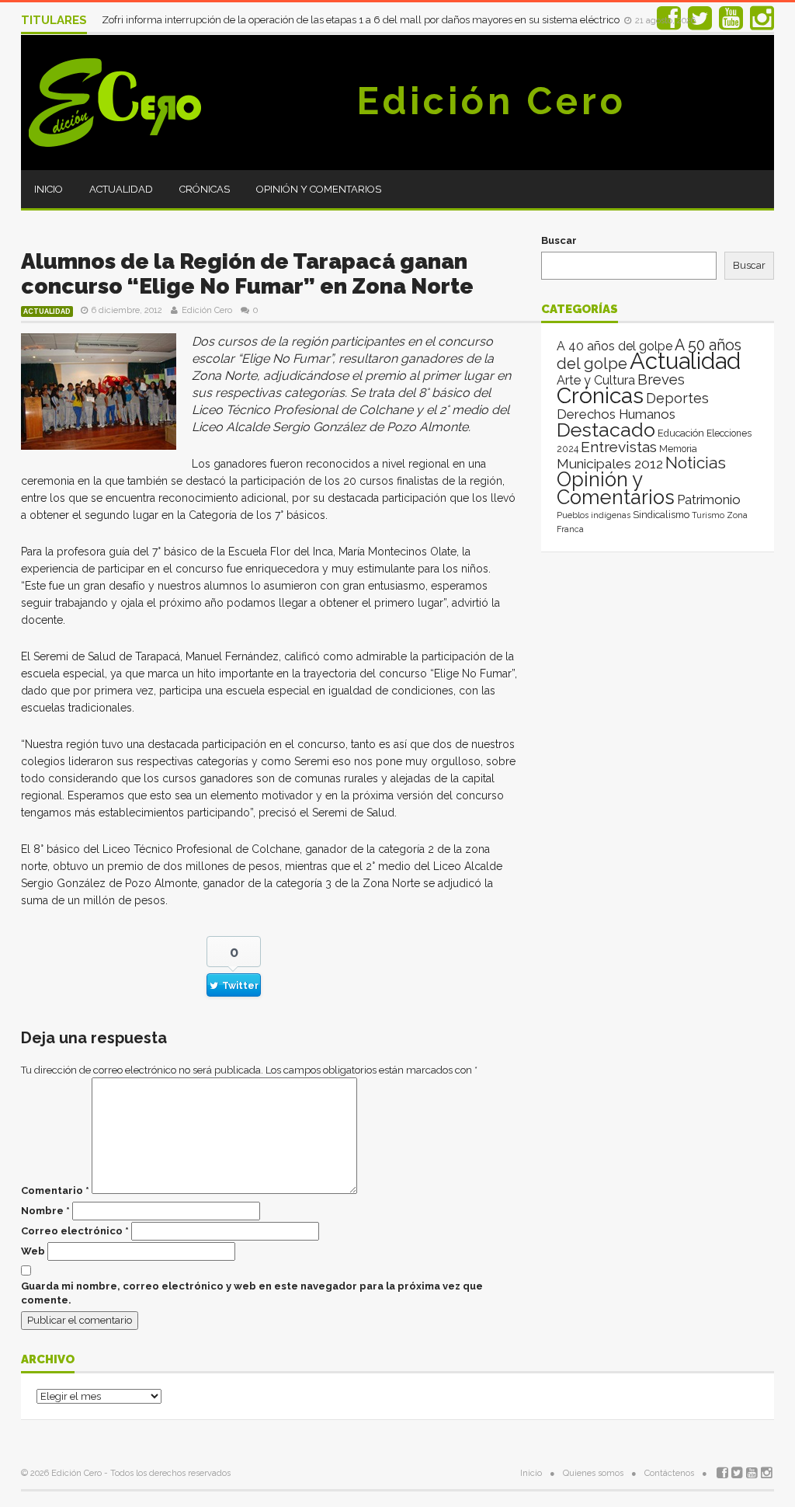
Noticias (695, 462)
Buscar (559, 240)
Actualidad (121, 189)
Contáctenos (669, 1473)
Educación (681, 433)
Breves (661, 379)
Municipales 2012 (610, 464)
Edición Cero (491, 101)
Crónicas (204, 189)
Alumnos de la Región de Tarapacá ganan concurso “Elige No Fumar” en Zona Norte (247, 274)
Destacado (606, 429)
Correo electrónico (75, 1231)
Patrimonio (709, 499)
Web (33, 1251)
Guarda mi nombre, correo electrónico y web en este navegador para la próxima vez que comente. (252, 1293)
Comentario (55, 1190)
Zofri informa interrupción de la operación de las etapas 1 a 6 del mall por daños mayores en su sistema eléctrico (362, 20)
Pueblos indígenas (593, 515)
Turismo (708, 515)
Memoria (678, 449)
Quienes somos (593, 1473)
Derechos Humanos (616, 414)
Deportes (677, 398)
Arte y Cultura (596, 380)
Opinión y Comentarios (318, 189)
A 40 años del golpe (614, 346)
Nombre (45, 1210)
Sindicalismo (661, 514)
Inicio (48, 189)
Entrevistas (619, 447)
